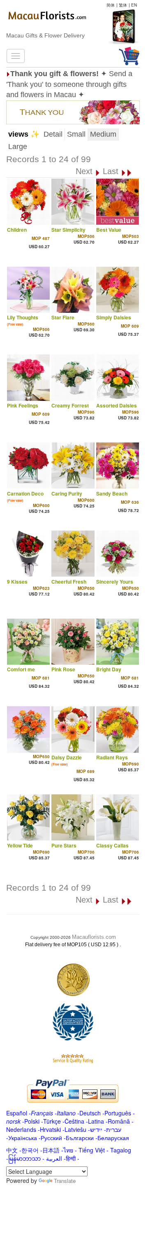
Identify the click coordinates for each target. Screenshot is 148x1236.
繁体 (123, 5)
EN (134, 5)
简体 (110, 5)
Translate (65, 1181)
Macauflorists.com (94, 937)
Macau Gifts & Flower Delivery (45, 35)
